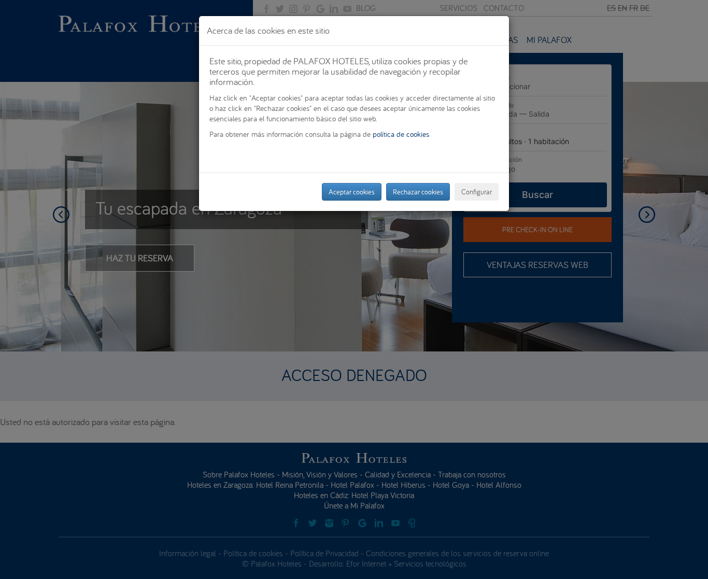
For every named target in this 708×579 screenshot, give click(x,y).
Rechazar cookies (418, 191)
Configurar (476, 191)
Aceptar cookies (352, 191)
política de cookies (401, 134)
